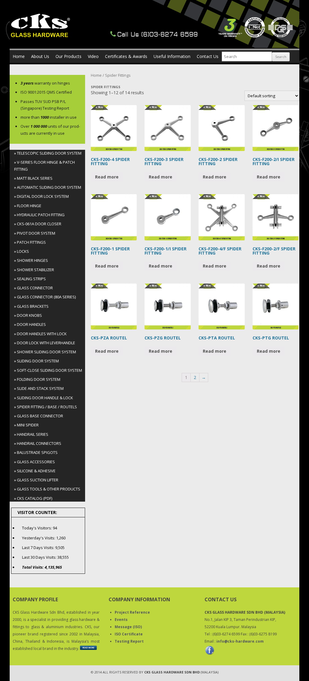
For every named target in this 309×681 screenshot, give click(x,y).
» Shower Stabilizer (34, 269)
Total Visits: (33, 567)
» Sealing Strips (30, 278)
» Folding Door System (37, 379)
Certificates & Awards (126, 56)
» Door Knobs (28, 315)
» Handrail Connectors (37, 443)
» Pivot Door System (34, 233)
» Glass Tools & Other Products (47, 489)
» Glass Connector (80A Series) (45, 297)
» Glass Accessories (34, 461)
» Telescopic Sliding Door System (47, 153)
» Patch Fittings (30, 242)
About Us (40, 56)
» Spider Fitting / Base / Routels (45, 407)
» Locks (21, 251)
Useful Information (172, 56)
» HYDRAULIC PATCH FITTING (39, 214)
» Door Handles (30, 324)
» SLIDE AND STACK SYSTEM (39, 388)
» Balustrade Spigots (36, 452)
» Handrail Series (31, 434)
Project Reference (132, 612)
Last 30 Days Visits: (39, 557)
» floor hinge (27, 205)
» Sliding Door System (36, 361)
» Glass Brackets (31, 306)
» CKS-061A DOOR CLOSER (37, 223)
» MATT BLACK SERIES (33, 178)
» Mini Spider (26, 425)
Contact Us (207, 56)
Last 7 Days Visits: (38, 547)
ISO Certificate (129, 634)
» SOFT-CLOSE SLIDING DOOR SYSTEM (48, 370)
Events (121, 619)
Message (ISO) (128, 626)
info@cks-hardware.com (240, 641)
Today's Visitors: (37, 528)
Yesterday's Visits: (39, 538)
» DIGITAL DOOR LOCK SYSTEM (41, 196)
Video (93, 56)
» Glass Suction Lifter (36, 480)
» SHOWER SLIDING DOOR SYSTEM (45, 352)
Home (19, 56)
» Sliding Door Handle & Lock (43, 397)
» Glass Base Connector (38, 416)
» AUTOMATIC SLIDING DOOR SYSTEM (47, 187)
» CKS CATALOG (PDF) (33, 498)
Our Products (68, 56)
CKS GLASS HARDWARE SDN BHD (172, 672)
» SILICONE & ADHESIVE (35, 471)
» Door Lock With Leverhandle (44, 342)
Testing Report (129, 641)
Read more (107, 177)
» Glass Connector (33, 288)
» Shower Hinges (31, 260)
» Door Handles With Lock (40, 333)
